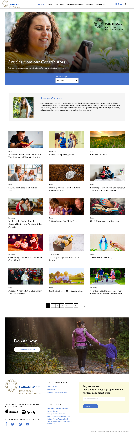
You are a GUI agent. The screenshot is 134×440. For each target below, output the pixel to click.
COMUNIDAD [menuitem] (100, 4)
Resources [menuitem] (89, 4)
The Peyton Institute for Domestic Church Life (59, 423)
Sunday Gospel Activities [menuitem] (75, 4)
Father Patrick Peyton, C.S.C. (57, 419)
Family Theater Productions (57, 414)
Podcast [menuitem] (49, 4)
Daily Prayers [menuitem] (59, 4)
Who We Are (52, 386)
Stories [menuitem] (40, 4)
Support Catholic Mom (27, 349)
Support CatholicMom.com (57, 392)
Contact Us (51, 389)
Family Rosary (52, 411)
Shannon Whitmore (51, 98)
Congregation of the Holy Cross (58, 416)
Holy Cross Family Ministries (57, 408)
